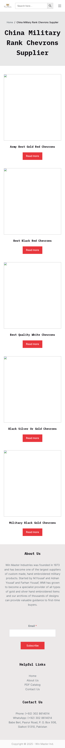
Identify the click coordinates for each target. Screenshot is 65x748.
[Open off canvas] (59, 5)
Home (32, 675)
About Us (32, 680)
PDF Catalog (32, 684)
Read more (32, 156)
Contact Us (32, 689)
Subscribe (32, 645)
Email (32, 625)
